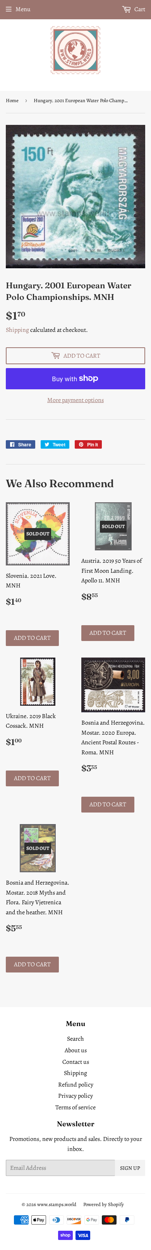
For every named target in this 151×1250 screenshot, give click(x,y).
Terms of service (75, 1107)
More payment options (75, 400)
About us (76, 1050)
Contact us (75, 1062)
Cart (139, 9)
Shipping (17, 330)
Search (75, 1039)
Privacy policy (75, 1096)
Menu (23, 9)
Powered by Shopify (103, 1204)
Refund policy (75, 1084)
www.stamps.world (56, 1204)
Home (12, 100)
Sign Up (130, 1168)
